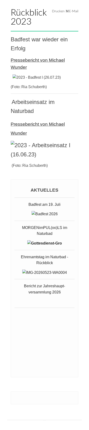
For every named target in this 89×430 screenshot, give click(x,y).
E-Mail (73, 11)
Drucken (58, 11)
